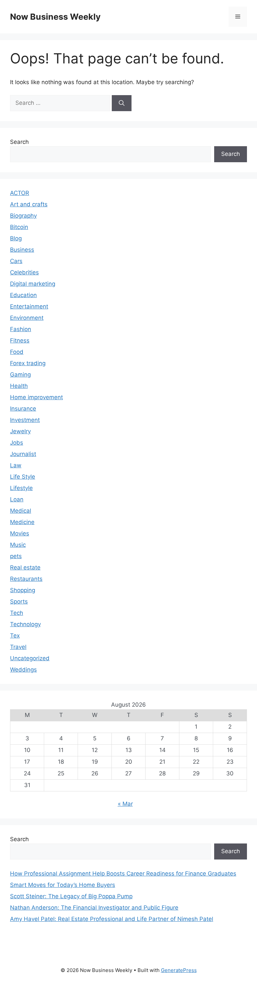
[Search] (122, 103)
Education (23, 295)
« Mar (125, 803)
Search (19, 142)
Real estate (25, 567)
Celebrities (24, 272)
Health (19, 386)
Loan (16, 499)
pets (16, 556)
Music (18, 544)
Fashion (20, 329)
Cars (16, 261)
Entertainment (29, 306)
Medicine (22, 522)
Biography (23, 215)
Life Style (22, 476)
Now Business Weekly (55, 17)
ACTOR (19, 193)
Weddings (23, 669)
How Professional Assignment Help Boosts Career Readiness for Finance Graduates (123, 873)
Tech (16, 612)
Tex (15, 635)
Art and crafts (29, 204)
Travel (18, 647)
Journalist (23, 454)
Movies (19, 533)
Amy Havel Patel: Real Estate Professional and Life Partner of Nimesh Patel (111, 919)
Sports (19, 601)
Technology (25, 624)
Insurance (23, 408)
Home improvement (36, 397)
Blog (16, 238)
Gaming (20, 374)
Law (15, 465)
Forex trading (28, 363)
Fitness (19, 340)
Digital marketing (32, 283)
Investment (25, 420)
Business (22, 249)
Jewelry (20, 431)
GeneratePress (179, 970)
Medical (20, 510)
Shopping (22, 590)
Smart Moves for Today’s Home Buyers (62, 885)
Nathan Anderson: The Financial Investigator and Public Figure (94, 907)
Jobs (16, 442)
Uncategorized (30, 658)
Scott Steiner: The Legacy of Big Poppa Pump (71, 896)
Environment (27, 317)
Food (16, 351)
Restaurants (26, 578)
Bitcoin (19, 227)
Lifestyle (21, 488)
